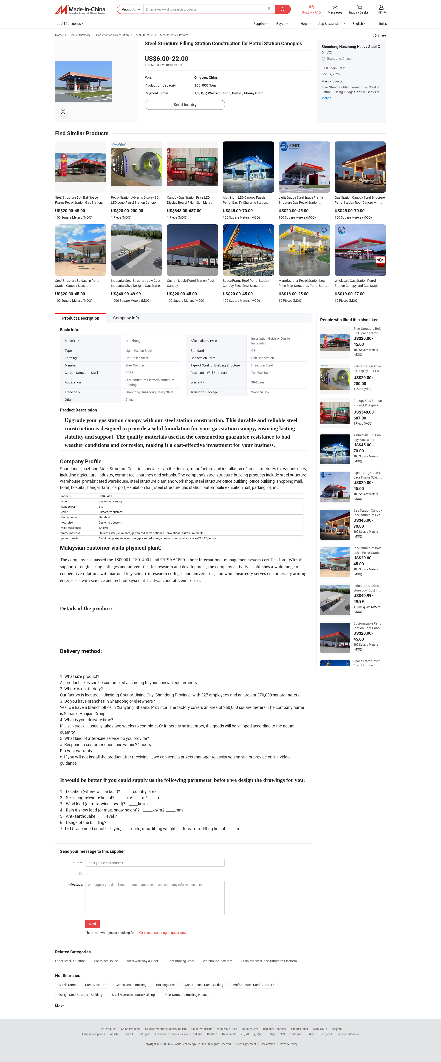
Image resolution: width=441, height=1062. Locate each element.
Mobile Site (320, 1029)
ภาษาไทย (295, 1034)
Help (304, 23)
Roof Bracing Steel (180, 961)
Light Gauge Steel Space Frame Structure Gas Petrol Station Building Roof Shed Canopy (367, 475)
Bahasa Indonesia (348, 1034)
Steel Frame (67, 985)
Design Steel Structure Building (80, 994)
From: (78, 863)
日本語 (271, 1034)
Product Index (299, 1029)
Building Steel (165, 985)
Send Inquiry (185, 104)
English (113, 1034)
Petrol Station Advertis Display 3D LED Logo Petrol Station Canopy (367, 368)
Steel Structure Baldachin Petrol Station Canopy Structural (367, 550)
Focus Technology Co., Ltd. (190, 1044)
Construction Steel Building (204, 985)
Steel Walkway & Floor (142, 961)
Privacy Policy (288, 1044)
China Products (130, 1029)
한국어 (258, 1034)
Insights (337, 1029)
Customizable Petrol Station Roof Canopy (367, 625)
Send (92, 923)
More (325, 98)
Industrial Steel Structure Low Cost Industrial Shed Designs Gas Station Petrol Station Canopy (367, 588)
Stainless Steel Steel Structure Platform (269, 961)
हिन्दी (282, 1034)
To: (81, 873)
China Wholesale (201, 1029)
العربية (245, 1034)
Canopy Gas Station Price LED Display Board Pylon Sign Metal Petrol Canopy (367, 403)
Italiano (197, 1034)
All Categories (71, 23)
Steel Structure (95, 985)
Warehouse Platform (217, 961)
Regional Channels (274, 1029)
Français (160, 1034)
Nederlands (229, 1034)
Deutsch (212, 1034)
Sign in (381, 12)
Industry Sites (250, 1029)
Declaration (268, 1044)
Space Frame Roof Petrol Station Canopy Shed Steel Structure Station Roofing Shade (367, 663)
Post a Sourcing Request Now (163, 932)
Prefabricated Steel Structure (253, 985)
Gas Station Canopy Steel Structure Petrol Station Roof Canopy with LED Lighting (367, 512)
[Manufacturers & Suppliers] (80, 9)
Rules (383, 23)
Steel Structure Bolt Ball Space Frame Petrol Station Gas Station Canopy (367, 330)
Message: (75, 884)
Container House (106, 961)
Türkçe (310, 1034)
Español (128, 1034)
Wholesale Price (227, 1029)
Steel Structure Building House (185, 994)
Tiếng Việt (325, 1034)
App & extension (329, 23)
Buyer (280, 23)
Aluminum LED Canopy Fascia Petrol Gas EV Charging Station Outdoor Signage (367, 437)
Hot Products (108, 1029)
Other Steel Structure (70, 961)
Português (144, 1034)
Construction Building (131, 985)
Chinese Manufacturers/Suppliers (166, 1029)
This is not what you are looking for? (110, 932)
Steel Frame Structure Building (133, 994)
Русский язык (179, 1034)
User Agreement (246, 1044)
